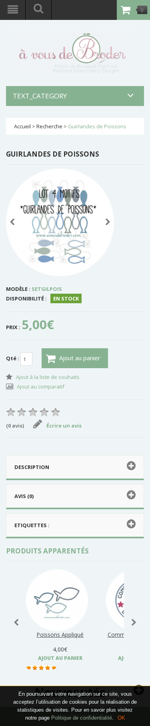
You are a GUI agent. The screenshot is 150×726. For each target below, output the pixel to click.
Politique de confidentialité (81, 718)
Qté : (13, 358)
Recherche (49, 126)
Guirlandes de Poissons (97, 126)
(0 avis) (15, 425)
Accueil (22, 126)
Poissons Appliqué (60, 634)
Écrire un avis (64, 425)
